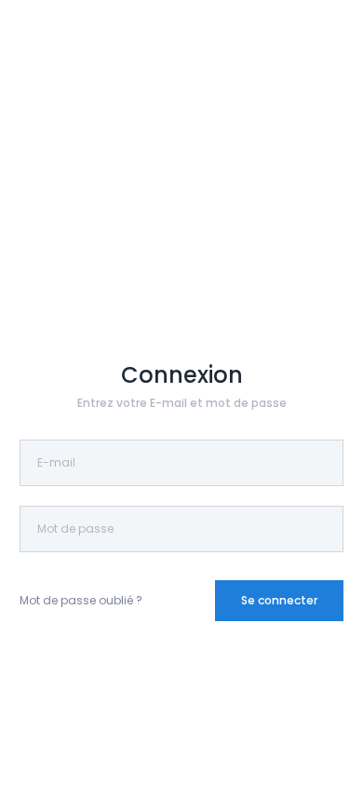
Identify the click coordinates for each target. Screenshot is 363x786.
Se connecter (279, 600)
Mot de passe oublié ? (81, 600)
